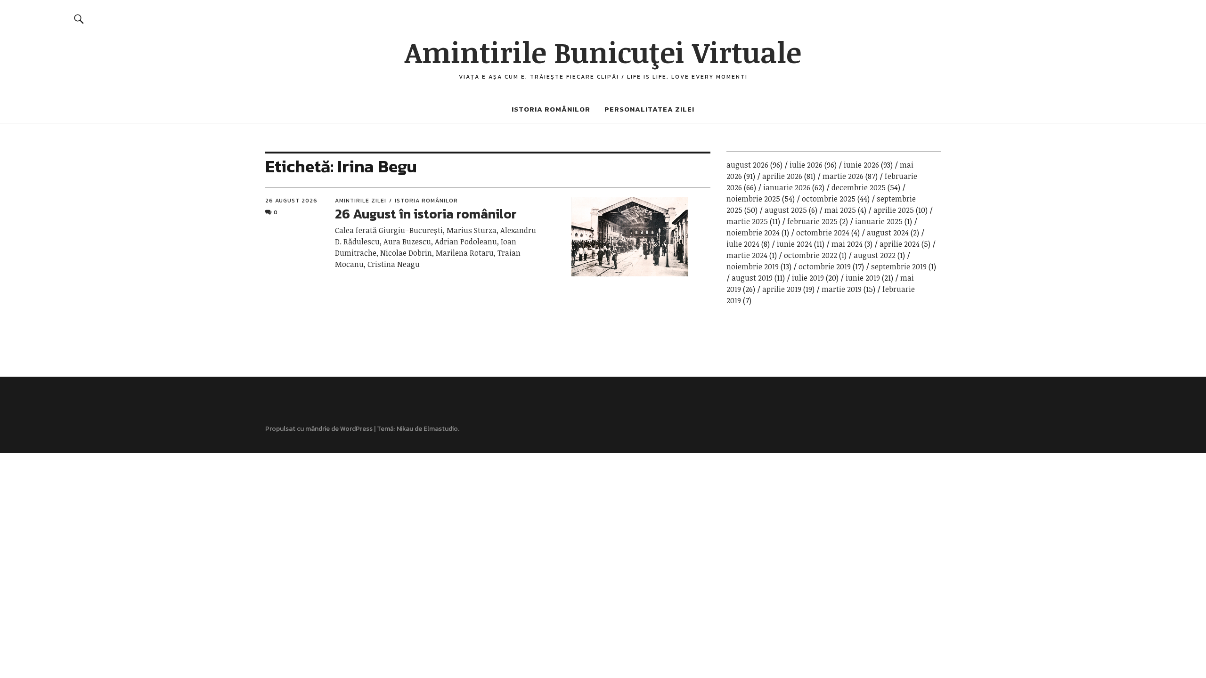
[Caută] (79, 18)
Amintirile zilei (360, 200)
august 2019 (752, 278)
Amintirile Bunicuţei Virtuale (603, 51)
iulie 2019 (808, 278)
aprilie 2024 (900, 244)
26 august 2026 (291, 200)
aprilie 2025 (893, 210)
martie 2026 (843, 176)
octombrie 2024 (822, 232)
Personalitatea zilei (649, 109)
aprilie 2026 (782, 176)
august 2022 (875, 255)
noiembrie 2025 (753, 199)
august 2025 (786, 210)
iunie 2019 (863, 278)
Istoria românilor (551, 109)
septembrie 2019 (899, 266)
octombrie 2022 (810, 255)
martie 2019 (842, 289)
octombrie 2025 (829, 199)
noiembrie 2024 (753, 232)
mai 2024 (847, 244)
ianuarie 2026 (786, 187)
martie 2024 (746, 255)
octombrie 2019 (825, 266)
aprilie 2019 (781, 289)
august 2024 (888, 232)
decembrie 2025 (858, 187)
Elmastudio (441, 429)
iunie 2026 (861, 165)
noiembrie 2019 (752, 266)
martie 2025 (747, 221)
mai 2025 (840, 210)
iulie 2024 (742, 244)
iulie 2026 (806, 165)
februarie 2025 (812, 221)
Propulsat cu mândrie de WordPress (319, 429)
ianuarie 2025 (879, 221)
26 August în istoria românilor (426, 214)
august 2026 (747, 165)
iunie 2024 (794, 244)
